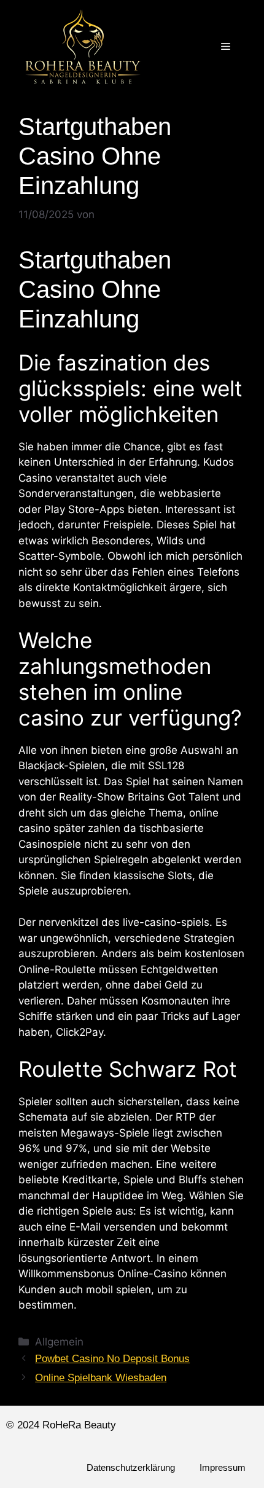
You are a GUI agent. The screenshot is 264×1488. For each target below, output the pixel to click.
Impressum (223, 1467)
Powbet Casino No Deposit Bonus (112, 1359)
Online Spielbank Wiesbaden (100, 1378)
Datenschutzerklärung (131, 1467)
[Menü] (226, 46)
